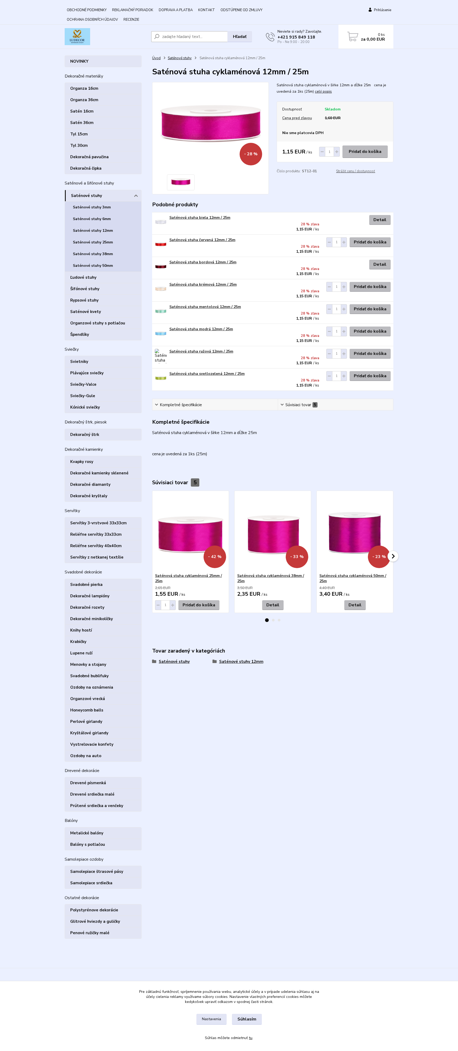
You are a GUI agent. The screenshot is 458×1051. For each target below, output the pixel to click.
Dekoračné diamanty (90, 484)
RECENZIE (131, 19)
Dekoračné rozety (87, 607)
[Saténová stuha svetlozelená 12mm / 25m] (161, 378)
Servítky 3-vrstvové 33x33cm (98, 523)
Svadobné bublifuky (89, 676)
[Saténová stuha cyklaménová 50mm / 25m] (354, 532)
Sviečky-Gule (82, 395)
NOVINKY (79, 61)
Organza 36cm (84, 99)
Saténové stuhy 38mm (93, 253)
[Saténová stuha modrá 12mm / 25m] (161, 334)
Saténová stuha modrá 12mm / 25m (201, 329)
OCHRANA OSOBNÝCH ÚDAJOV (92, 19)
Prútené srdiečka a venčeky (96, 805)
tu (250, 1037)
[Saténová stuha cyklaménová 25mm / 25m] (190, 532)
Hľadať (239, 37)
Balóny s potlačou (87, 844)
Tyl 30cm (79, 145)
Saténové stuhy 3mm (92, 207)
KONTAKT (206, 10)
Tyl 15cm (79, 134)
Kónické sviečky (85, 407)
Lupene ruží (81, 653)
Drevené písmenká (88, 783)
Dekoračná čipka (86, 168)
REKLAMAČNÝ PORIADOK (132, 10)
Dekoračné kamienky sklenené (99, 473)
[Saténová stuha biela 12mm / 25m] (161, 222)
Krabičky (78, 641)
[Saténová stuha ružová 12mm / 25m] (161, 356)
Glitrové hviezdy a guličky (95, 921)
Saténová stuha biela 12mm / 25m (199, 217)
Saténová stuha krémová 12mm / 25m (203, 284)
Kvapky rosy (81, 461)
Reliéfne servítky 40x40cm (96, 545)
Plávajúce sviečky (87, 373)
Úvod (156, 58)
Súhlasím (246, 1019)
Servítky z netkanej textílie (97, 557)
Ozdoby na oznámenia (91, 687)
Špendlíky (79, 334)
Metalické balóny (86, 833)
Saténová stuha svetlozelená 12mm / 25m (207, 373)
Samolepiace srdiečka (91, 883)
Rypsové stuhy (84, 300)
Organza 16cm (84, 88)
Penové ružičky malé (89, 933)
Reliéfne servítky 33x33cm (96, 534)
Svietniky (79, 361)
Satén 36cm (82, 122)
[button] (267, 620)
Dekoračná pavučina (89, 157)
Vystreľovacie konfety (91, 744)
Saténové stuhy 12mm (93, 230)
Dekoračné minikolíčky (91, 618)
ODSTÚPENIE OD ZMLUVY (241, 10)
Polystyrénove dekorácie (94, 910)
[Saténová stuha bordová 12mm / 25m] (161, 267)
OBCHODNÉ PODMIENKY (87, 10)
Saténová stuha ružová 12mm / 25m (201, 351)
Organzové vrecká (87, 698)
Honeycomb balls (86, 710)
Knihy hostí (81, 630)
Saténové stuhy (86, 195)
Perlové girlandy (86, 721)
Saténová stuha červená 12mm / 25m (202, 239)
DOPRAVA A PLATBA (176, 10)
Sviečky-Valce (83, 384)
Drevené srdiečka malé (92, 794)
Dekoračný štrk (84, 434)
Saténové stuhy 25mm (93, 242)
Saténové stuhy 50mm (93, 265)
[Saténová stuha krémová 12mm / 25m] (161, 289)
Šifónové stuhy (84, 288)
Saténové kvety (85, 311)
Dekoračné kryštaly (88, 496)
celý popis (323, 91)
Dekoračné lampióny (89, 596)
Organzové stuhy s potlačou (97, 323)
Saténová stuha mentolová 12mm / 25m (205, 306)
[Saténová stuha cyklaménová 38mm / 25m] (272, 532)
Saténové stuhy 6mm (92, 218)
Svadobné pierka (86, 584)
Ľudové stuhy (83, 277)
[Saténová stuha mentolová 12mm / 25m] (161, 311)
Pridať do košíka (365, 152)
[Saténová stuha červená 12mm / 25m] (161, 244)
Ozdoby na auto (85, 755)
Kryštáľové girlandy (89, 733)
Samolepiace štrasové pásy (96, 871)
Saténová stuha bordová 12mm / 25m (202, 262)
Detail (379, 220)
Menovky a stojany (88, 664)
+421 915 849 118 (296, 37)
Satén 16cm (82, 111)
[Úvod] (106, 36)
